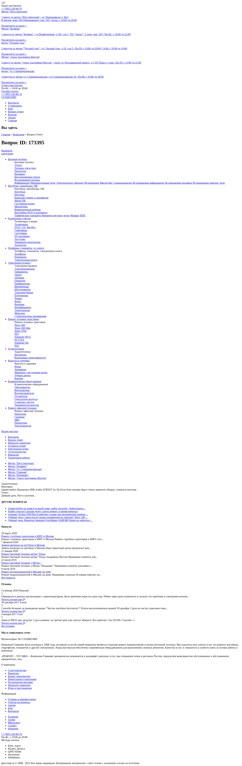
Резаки (18, 298)
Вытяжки (19, 174)
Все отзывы (7, 626)
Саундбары (20, 233)
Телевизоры (21, 224)
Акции (12, 117)
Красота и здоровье (19, 360)
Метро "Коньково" (18, 475)
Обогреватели (22, 387)
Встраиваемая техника (27, 180)
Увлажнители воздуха (26, 405)
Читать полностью (12, 599)
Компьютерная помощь (27, 209)
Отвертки (19, 280)
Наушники (20, 354)
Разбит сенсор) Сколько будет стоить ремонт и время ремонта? (43, 511)
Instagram (13, 728)
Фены (17, 301)
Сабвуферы (20, 230)
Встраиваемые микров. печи (209, 183)
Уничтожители (22, 425)
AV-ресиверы (21, 236)
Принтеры (20, 414)
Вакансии (13, 454)
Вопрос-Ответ (16, 111)
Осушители (20, 396)
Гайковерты (21, 271)
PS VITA (19, 339)
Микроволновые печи (42, 183)
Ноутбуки (19, 191)
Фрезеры (19, 304)
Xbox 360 (19, 325)
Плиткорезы (21, 295)
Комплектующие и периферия (31, 197)
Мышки (74, 215)
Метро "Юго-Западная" (21, 463)
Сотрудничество (17, 451)
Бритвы (18, 378)
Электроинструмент (19, 262)
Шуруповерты (22, 289)
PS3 (16, 334)
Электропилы (22, 310)
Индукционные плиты (27, 177)
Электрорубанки (23, 292)
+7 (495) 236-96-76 (11, 94)
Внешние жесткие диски (56, 215)
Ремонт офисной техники (22, 408)
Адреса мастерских (12, 85)
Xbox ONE (20, 331)
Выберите (7, 152)
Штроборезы (21, 286)
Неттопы (19, 194)
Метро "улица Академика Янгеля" (27, 478)
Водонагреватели (24, 393)
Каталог (12, 114)
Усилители (20, 245)
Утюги (18, 165)
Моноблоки (21, 206)
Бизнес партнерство (19, 676)
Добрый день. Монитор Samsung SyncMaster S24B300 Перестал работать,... (50, 520)
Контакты (13, 102)
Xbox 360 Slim (22, 328)
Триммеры (20, 369)
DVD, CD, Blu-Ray (25, 227)
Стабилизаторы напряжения (30, 316)
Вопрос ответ (15, 440)
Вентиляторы (22, 390)
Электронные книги (25, 260)
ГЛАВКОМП (8, 97)
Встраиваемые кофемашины (148, 183)
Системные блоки (24, 203)
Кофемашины (22, 183)
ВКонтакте (14, 722)
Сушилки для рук (24, 402)
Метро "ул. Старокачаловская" (25, 469)
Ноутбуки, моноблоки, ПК (23, 185)
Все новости (8, 577)
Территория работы (19, 457)
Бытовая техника (17, 159)
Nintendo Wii (21, 342)
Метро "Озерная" (17, 472)
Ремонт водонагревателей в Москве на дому (26, 571)
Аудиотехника (16, 348)
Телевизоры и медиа (19, 218)
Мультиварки (91, 183)
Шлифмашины (22, 307)
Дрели (18, 274)
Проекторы (20, 422)
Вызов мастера (9, 431)
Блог (10, 108)
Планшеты (20, 257)
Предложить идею (18, 448)
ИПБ (82, 215)
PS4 (16, 345)
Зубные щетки (22, 375)
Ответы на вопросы (19, 702)
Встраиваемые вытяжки (178, 183)
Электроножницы (24, 268)
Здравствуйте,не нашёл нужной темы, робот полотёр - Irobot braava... (46, 508)
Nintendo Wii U (22, 337)
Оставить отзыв (17, 445)
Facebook (13, 716)
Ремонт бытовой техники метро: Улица (23, 554)
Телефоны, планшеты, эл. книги (26, 248)
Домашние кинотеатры (27, 242)
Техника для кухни (25, 168)
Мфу (17, 419)
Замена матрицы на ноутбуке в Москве (23, 545)
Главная (12, 120)
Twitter (11, 719)
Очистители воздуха (26, 399)
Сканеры (19, 416)
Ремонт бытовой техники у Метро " (21, 562)
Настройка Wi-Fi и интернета (30, 212)
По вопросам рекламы (20, 682)
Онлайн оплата (9, 91)
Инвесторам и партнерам (22, 679)
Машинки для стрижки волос (31, 372)
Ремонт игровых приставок (23, 319)
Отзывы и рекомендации (22, 699)
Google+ (12, 725)
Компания (18, 134)
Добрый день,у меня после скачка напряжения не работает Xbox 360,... (48, 517)
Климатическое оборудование (24, 381)
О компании (15, 105)
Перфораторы (22, 283)
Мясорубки (106, 183)
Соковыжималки (122, 183)
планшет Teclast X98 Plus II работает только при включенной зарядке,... (48, 514)
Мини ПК (20, 200)
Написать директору (19, 442)
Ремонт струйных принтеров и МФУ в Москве (27, 536)
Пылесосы (20, 171)
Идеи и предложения (20, 688)
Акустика (19, 239)
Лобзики (19, 277)
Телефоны (20, 254)
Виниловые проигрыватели (30, 357)
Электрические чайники (69, 183)
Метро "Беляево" (17, 466)
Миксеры (19, 313)
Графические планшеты (27, 215)
